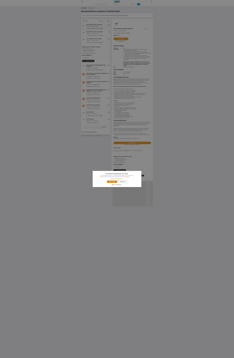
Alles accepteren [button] (112, 181)
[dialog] (117, 179)
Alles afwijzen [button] (122, 181)
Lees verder (131, 176)
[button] (117, 178)
